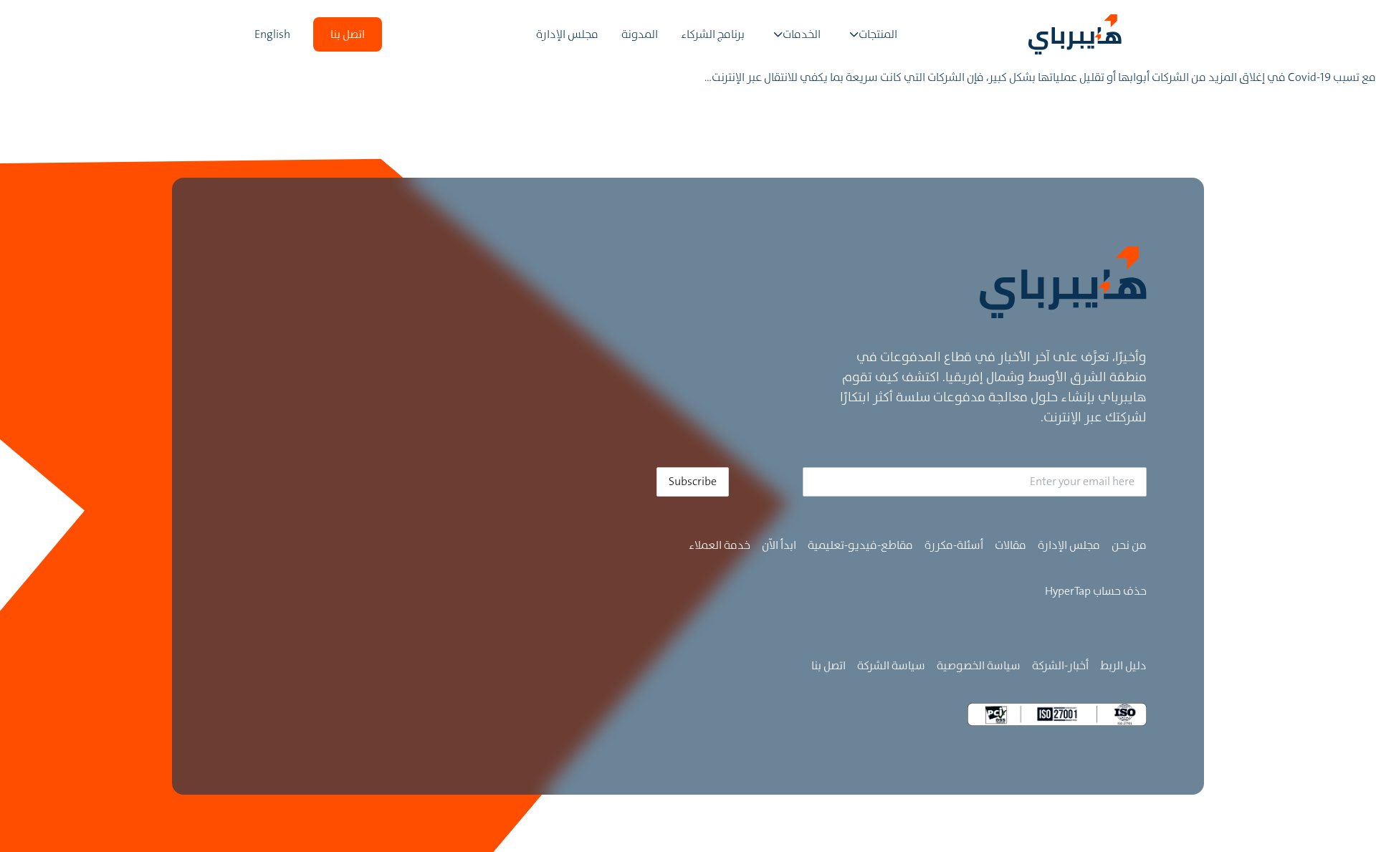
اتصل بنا (828, 665)
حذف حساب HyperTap (1096, 590)
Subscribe (693, 481)
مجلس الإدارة (567, 34)
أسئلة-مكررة (953, 544)
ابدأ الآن (779, 544)
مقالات (1010, 544)
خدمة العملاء (719, 544)
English (272, 34)
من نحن (1129, 544)
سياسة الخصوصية (979, 665)
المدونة (639, 34)
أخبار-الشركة (1060, 665)
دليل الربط (1123, 665)
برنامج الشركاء (713, 34)
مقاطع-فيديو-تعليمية (860, 544)
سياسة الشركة (891, 665)
